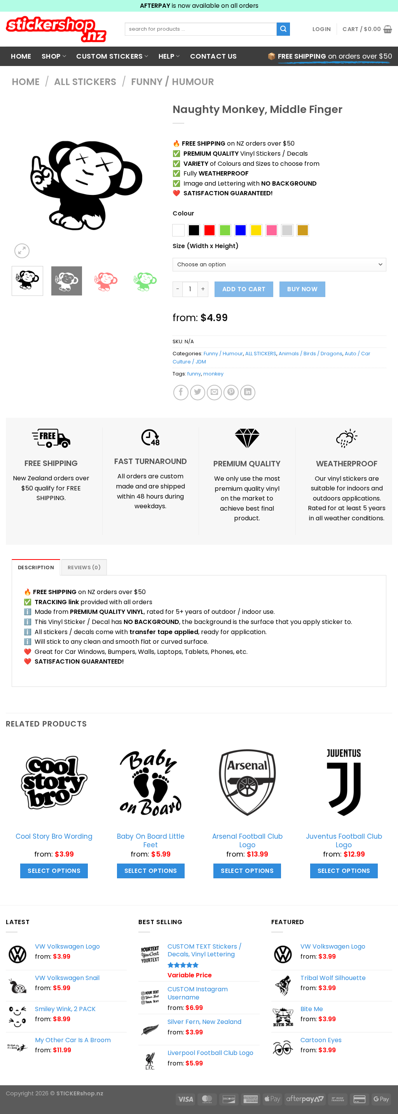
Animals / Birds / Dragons (310, 353)
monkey (213, 373)
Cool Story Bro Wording (54, 836)
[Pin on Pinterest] (231, 392)
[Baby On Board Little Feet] (150, 782)
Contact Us (213, 56)
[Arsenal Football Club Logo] (247, 782)
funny (194, 373)
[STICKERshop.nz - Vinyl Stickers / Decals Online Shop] (59, 29)
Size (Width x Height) (206, 246)
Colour (183, 213)
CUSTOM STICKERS (109, 56)
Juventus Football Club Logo (344, 840)
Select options (54, 871)
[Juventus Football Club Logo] (343, 782)
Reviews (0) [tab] (84, 567)
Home (26, 81)
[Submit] (283, 29)
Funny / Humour (172, 81)
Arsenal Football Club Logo (247, 840)
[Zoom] (22, 251)
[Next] (148, 186)
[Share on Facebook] (181, 392)
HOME (21, 56)
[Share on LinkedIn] (247, 392)
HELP (167, 56)
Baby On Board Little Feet (151, 840)
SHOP (51, 56)
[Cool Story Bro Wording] (54, 782)
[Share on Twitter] (197, 392)
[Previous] (24, 186)
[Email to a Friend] (214, 392)
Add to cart (244, 289)
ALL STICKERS (85, 81)
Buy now (302, 289)
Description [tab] (36, 567)
